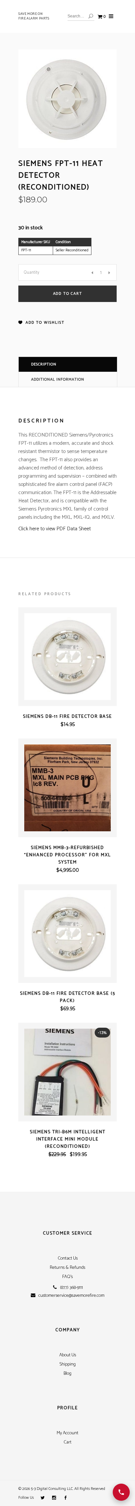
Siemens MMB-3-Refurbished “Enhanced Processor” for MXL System (67, 855)
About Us (67, 1355)
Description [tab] (43, 364)
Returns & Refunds (67, 1267)
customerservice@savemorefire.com (71, 1296)
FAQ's (67, 1277)
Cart (67, 1442)
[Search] (90, 16)
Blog (67, 1373)
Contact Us (68, 1258)
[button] (41, 322)
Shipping (67, 1364)
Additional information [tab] (57, 379)
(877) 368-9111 (71, 1288)
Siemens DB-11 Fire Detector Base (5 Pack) (67, 997)
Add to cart (67, 293)
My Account (67, 1433)
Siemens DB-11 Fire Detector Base (67, 716)
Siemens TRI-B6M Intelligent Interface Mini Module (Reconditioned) (68, 1139)
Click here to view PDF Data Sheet (54, 528)
